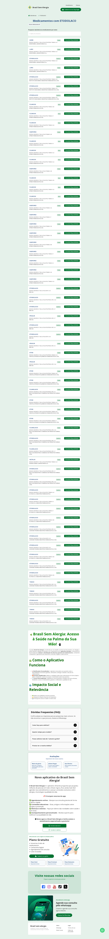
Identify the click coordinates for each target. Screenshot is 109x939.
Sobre (57, 925)
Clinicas (78, 5)
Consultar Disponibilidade (72, 40)
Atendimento (69, 5)
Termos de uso (71, 928)
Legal (69, 925)
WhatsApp (58, 928)
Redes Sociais (59, 930)
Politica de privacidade (70, 931)
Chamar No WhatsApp (64, 915)
